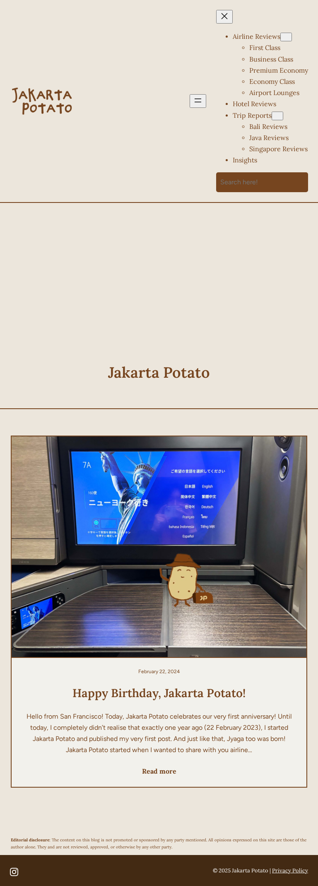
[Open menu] (198, 101)
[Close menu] (224, 17)
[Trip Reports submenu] (277, 116)
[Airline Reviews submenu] (286, 37)
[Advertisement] (159, 275)
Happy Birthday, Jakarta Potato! (159, 693)
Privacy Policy (290, 870)
